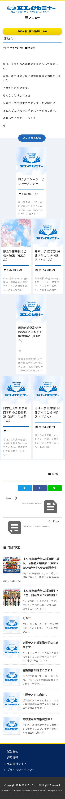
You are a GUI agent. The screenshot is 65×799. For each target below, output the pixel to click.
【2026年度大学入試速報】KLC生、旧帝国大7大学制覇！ (40, 593)
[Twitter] (25, 488)
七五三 (27, 618)
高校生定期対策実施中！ (38, 719)
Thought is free (54, 790)
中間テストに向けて (35, 694)
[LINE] (54, 488)
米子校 (31, 47)
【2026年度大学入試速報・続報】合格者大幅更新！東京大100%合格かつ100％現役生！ (41, 563)
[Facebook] (40, 488)
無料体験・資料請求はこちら (32, 31)
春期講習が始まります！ (38, 670)
